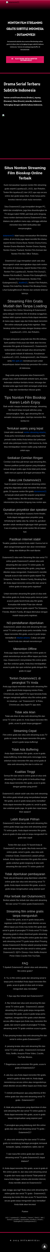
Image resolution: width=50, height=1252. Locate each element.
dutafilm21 (23, 283)
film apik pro (17, 361)
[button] (25, 59)
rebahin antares (23, 638)
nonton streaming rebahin (35, 432)
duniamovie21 (40, 491)
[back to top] (45, 1246)
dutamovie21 (8, 236)
